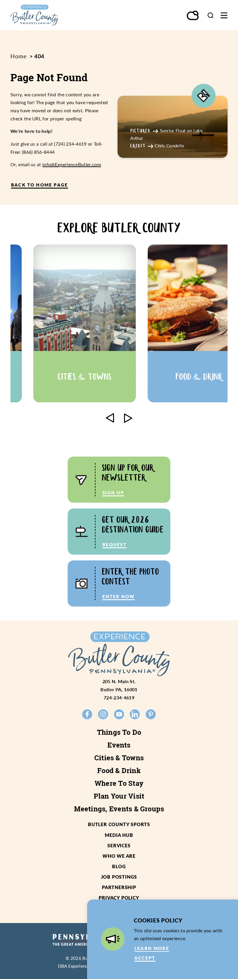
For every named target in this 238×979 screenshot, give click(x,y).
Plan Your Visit (119, 796)
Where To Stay (119, 783)
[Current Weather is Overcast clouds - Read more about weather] (193, 16)
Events (118, 745)
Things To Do (119, 732)
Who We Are (119, 856)
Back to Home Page (39, 185)
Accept (144, 958)
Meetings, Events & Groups (119, 808)
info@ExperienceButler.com (71, 164)
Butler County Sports (119, 824)
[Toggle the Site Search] (210, 15)
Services (118, 845)
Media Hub (119, 835)
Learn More (151, 948)
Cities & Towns (119, 757)
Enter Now (118, 596)
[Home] (47, 15)
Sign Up (113, 492)
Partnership (119, 887)
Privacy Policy (119, 897)
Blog (119, 866)
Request (114, 544)
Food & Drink (119, 770)
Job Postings (119, 876)
